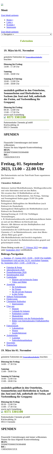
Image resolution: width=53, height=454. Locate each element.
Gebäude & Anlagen (21, 311)
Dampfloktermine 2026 (16, 272)
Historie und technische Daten (25, 279)
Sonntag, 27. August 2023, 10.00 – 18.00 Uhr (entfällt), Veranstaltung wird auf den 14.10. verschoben (26, 259)
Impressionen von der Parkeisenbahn (27, 318)
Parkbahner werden (20, 313)
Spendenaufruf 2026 (15, 275)
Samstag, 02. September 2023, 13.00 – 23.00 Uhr (25, 261)
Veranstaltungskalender (33, 57)
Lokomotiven (18, 328)
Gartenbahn (12, 277)
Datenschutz (12, 345)
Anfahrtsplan (12, 335)
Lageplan (16, 338)
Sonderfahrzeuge (19, 333)
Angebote (11, 284)
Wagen (15, 330)
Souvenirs (11, 343)
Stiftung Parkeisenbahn (16, 296)
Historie (15, 309)
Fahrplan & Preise (14, 267)
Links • (10, 22)
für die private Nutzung (22, 292)
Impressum (11, 27)
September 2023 (13, 250)
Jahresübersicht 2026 (15, 270)
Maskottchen (17, 316)
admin (45, 247)
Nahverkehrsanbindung (22, 340)
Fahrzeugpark (12, 326)
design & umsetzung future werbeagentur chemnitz (43, 451)
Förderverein (12, 299)
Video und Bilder (19, 282)
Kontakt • (11, 25)
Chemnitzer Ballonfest (16, 301)
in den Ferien (17, 294)
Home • (10, 20)
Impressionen (17, 304)
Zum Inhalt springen (9, 15)
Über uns (10, 306)
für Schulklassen (19, 287)
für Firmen (16, 289)
